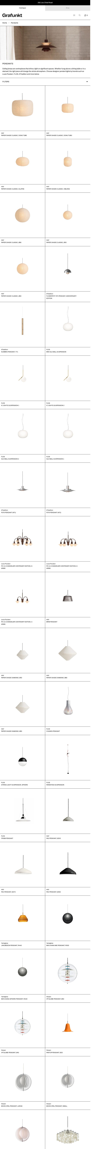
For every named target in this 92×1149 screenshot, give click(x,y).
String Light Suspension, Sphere (14, 785)
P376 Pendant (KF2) (53, 512)
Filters (5, 82)
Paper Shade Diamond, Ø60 (11, 731)
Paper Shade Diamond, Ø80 (56, 678)
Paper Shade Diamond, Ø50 (11, 678)
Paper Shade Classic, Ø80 (11, 242)
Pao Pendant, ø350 (53, 892)
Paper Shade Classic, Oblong (58, 189)
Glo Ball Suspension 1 (55, 459)
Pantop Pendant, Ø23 (54, 1052)
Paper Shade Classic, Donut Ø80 (14, 135)
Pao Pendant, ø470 (8, 892)
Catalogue (22, 8)
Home (4, 23)
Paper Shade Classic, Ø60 (11, 296)
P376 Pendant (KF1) (8, 512)
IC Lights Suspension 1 (10, 405)
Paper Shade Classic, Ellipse (12, 189)
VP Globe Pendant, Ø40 (10, 1052)
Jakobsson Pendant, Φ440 (11, 945)
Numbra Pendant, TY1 (9, 352)
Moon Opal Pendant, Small (56, 1106)
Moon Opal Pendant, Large (11, 1106)
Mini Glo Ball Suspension (56, 352)
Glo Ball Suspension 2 (10, 459)
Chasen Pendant (53, 731)
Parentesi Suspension (55, 785)
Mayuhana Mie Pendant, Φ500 (57, 945)
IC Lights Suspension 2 (55, 405)
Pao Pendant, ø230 (53, 838)
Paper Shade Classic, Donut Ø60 (59, 135)
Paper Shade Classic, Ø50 (56, 242)
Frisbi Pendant (7, 838)
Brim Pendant (51, 622)
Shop (67, 8)
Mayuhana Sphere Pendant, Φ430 (14, 999)
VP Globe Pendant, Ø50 (55, 999)
